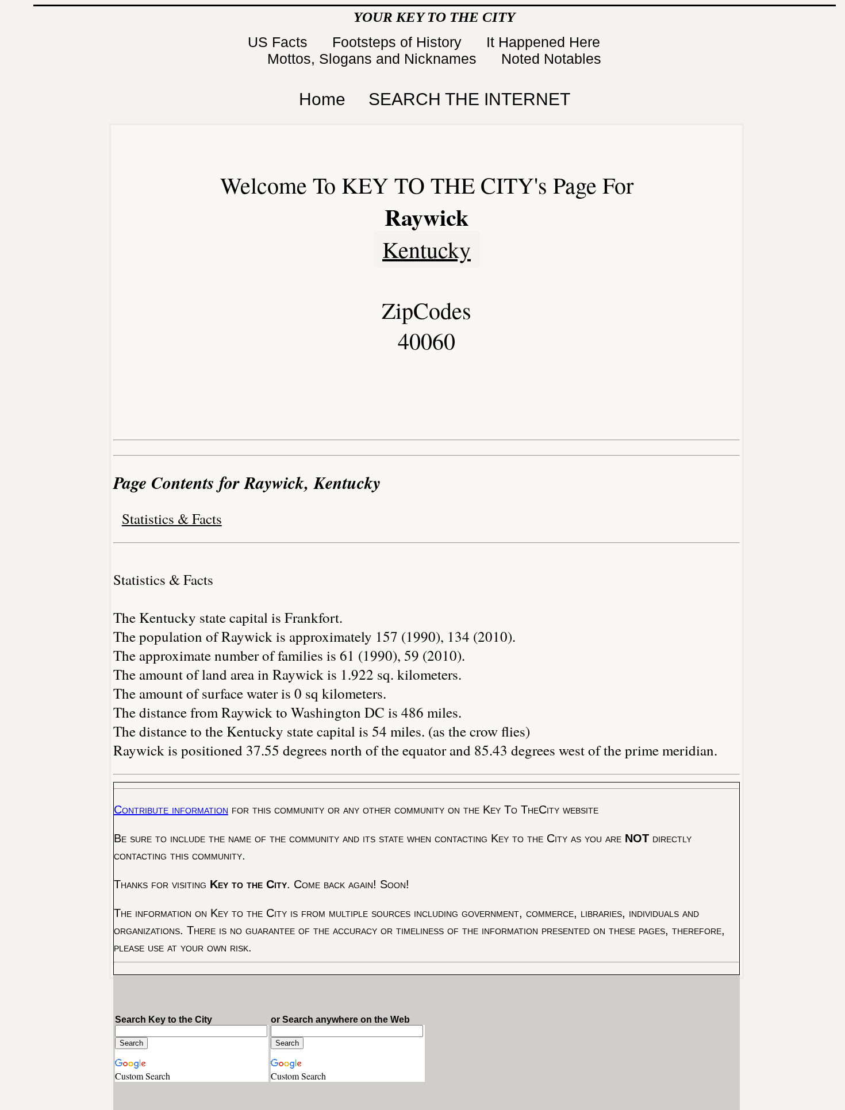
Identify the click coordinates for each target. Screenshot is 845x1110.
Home (322, 99)
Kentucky (426, 249)
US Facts (280, 42)
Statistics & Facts (172, 518)
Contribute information (171, 809)
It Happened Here (545, 42)
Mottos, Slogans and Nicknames (374, 59)
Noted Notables (551, 59)
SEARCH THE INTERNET (469, 99)
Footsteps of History (399, 42)
